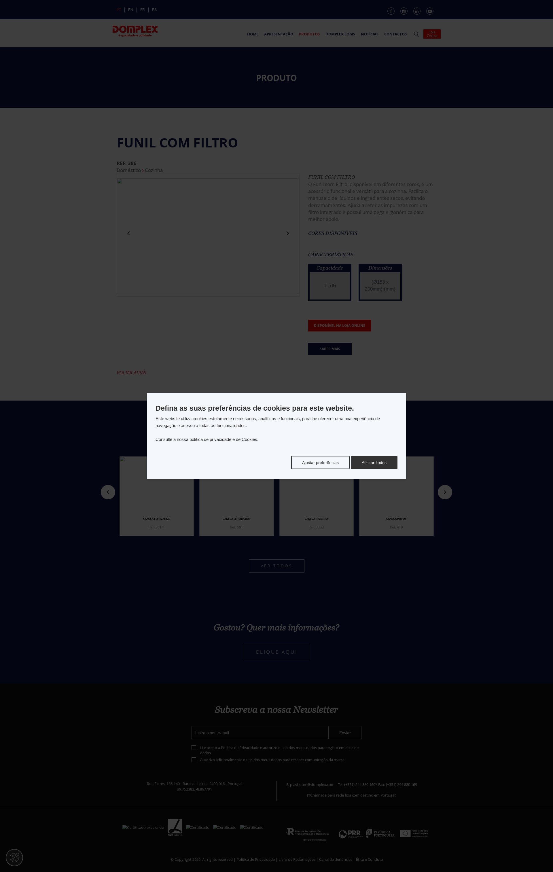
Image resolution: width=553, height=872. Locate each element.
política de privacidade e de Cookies (223, 439)
